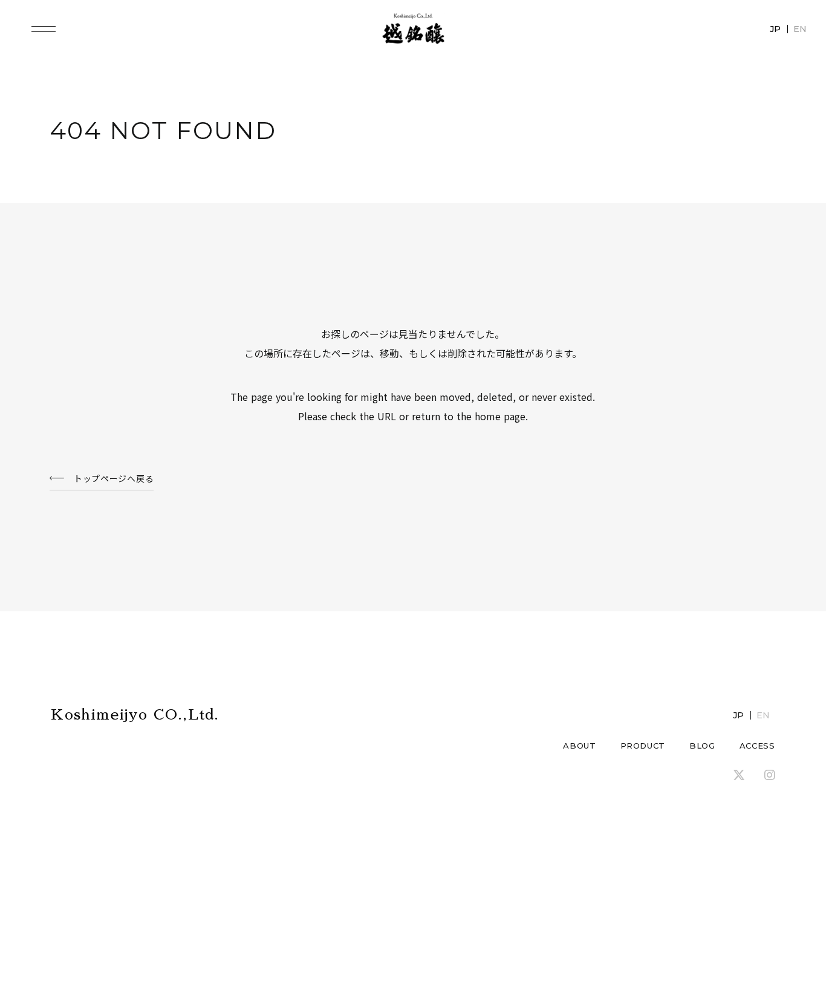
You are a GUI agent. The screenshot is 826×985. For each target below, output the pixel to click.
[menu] (43, 29)
